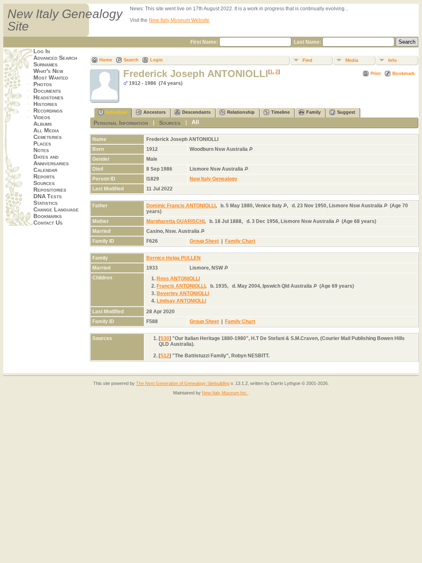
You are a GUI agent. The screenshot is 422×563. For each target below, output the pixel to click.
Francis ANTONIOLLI (181, 286)
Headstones (48, 97)
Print (375, 73)
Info (392, 60)
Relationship (241, 112)
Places (42, 143)
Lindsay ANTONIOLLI (181, 301)
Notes (41, 150)
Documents (47, 90)
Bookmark (403, 73)
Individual (116, 112)
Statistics (45, 202)
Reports (44, 176)
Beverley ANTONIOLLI (183, 293)
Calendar (45, 170)
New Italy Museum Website (179, 20)
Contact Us (48, 222)
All (195, 122)
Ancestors (154, 112)
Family (313, 112)
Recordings (48, 110)
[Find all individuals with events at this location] (251, 149)
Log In (41, 51)
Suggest (346, 112)
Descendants (196, 112)
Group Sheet (204, 241)
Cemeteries (47, 137)
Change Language (56, 209)
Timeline (280, 112)
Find (307, 60)
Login (156, 59)
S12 (164, 356)
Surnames (45, 64)
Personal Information (121, 123)
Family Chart (240, 241)
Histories (45, 104)
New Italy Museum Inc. (225, 392)
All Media (46, 130)
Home (105, 59)
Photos (42, 84)
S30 (164, 338)
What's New (48, 71)
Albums (42, 123)
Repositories (49, 189)
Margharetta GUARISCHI (175, 221)
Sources (44, 183)
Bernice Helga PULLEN (173, 258)
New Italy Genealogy (213, 179)
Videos (41, 117)
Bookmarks (47, 216)
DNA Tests (47, 196)
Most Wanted (50, 77)
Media (351, 60)
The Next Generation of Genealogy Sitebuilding (183, 383)
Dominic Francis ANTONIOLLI (181, 206)
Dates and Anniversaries (51, 160)
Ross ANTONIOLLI (178, 279)
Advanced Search (55, 57)
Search (131, 59)
